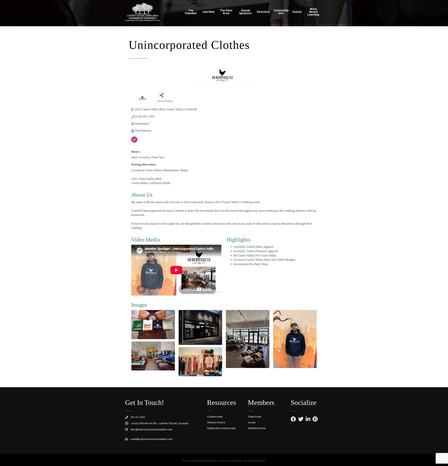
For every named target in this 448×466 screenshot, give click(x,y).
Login (251, 422)
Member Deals (257, 428)
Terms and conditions (221, 428)
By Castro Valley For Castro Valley (255, 255)
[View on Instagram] (134, 141)
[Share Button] (161, 95)
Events (297, 11)
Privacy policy (216, 422)
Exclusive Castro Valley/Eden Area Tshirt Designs (264, 259)
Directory (254, 417)
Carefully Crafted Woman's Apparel (256, 251)
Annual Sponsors (245, 12)
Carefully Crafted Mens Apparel (253, 246)
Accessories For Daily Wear (251, 264)
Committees (214, 417)
